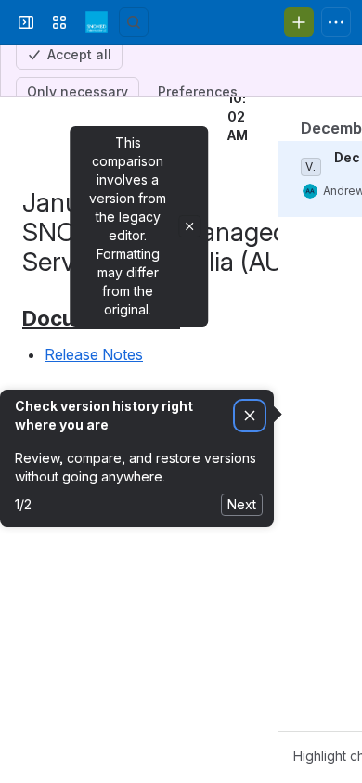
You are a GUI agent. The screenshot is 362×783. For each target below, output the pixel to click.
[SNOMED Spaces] (96, 120)
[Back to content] (26, 168)
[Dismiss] (250, 513)
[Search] (134, 120)
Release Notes (94, 452)
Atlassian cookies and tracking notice (129, 23)
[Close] (189, 324)
